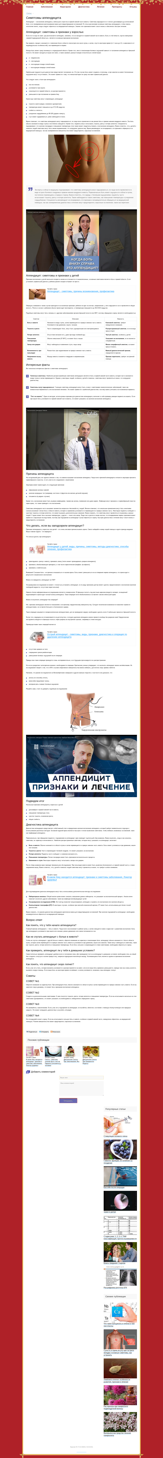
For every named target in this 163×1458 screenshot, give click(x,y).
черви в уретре (110, 1212)
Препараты (117, 7)
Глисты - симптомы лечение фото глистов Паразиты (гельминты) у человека (53, 1062)
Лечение (100, 7)
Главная (29, 7)
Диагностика (83, 7)
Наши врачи (65, 7)
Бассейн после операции (114, 1187)
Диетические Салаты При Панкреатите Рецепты (90, 1061)
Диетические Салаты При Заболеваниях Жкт (71, 1060)
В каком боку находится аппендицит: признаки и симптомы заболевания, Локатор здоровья (34, 1062)
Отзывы (133, 7)
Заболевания (47, 7)
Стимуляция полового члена (115, 1136)
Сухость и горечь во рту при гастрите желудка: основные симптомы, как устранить (119, 1352)
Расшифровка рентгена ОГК (115, 1288)
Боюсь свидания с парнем (114, 1263)
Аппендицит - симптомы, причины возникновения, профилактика (80, 291)
